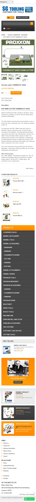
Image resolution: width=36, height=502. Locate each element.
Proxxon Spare (9, 300)
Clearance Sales (10, 232)
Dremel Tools (8, 240)
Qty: (2, 92)
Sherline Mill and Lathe (12, 319)
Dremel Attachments (11, 270)
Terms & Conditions (9, 453)
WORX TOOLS (8, 308)
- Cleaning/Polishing (11, 255)
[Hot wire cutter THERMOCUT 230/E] (18, 56)
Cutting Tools (9, 334)
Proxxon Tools (8, 98)
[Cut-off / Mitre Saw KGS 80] (6, 217)
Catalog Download (8, 465)
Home (3, 35)
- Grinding (7, 251)
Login (11, 17)
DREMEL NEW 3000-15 (20, 345)
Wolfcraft (7, 304)
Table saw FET (17, 204)
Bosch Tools (8, 312)
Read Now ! (18, 382)
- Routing (7, 266)
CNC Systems (8, 327)
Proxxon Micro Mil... (19, 181)
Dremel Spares (9, 274)
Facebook (6, 476)
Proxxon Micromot (11, 281)
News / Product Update (9, 468)
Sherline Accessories (11, 323)
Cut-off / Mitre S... (18, 215)
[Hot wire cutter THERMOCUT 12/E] (6, 194)
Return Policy (7, 451)
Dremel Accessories (11, 244)
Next (32, 56)
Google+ (5, 478)
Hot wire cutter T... (18, 192)
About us (6, 443)
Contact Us (6, 445)
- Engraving (7, 247)
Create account (22, 17)
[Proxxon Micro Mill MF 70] (6, 183)
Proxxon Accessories (11, 285)
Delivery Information (9, 448)
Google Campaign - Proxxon (17, 35)
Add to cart (16, 92)
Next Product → (30, 168)
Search (5, 456)
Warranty (5, 471)
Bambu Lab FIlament (11, 236)
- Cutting (7, 259)
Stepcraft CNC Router (12, 331)
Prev (3, 56)
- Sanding (7, 262)
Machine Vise (8, 315)
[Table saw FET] (6, 206)
